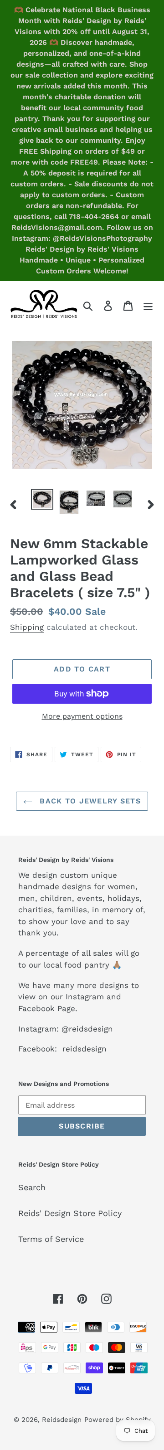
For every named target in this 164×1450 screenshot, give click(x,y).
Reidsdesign (62, 1420)
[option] (42, 499)
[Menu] (148, 305)
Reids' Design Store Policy (70, 1213)
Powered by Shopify (117, 1420)
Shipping (27, 627)
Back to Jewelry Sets (89, 801)
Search (32, 1187)
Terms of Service (51, 1239)
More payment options (82, 716)
